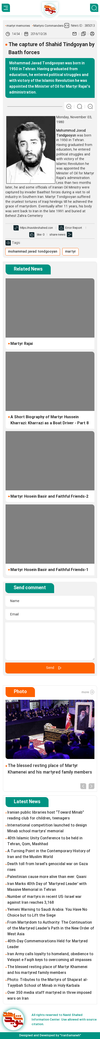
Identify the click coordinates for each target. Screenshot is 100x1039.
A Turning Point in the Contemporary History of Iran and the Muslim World (48, 854)
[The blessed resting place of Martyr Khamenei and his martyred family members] (50, 729)
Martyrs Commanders (48, 25)
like (39, 234)
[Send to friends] (74, 34)
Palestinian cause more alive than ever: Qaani (46, 877)
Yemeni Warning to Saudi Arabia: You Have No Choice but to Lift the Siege (47, 913)
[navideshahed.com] (13, 1019)
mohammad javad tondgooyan (32, 251)
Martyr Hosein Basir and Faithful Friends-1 (49, 570)
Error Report (73, 227)
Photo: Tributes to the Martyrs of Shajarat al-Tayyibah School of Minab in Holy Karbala (47, 983)
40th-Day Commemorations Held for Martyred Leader (47, 944)
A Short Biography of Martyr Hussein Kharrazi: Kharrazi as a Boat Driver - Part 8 (49, 420)
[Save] (83, 34)
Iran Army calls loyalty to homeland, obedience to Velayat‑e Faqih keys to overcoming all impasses (50, 957)
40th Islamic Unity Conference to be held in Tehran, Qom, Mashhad (45, 841)
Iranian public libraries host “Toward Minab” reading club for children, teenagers (45, 815)
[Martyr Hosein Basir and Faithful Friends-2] (50, 460)
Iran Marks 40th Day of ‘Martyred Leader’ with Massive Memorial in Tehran (47, 887)
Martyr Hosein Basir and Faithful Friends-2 (49, 497)
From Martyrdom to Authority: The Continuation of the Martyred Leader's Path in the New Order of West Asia (50, 928)
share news (58, 234)
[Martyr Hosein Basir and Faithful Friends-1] (50, 534)
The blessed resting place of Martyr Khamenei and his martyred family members (50, 769)
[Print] (92, 34)
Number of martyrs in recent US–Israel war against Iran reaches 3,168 (44, 900)
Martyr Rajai (21, 344)
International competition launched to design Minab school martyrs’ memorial (47, 828)
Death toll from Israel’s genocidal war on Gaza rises (47, 867)
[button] (83, 786)
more (86, 692)
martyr (70, 251)
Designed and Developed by (50, 1035)
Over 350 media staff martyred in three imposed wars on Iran (49, 996)
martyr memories (18, 25)
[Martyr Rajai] (50, 308)
